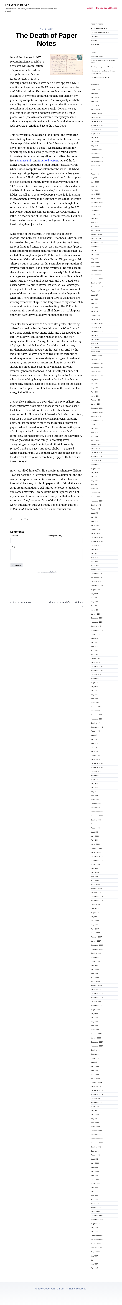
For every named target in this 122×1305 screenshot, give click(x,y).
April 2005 (95, 1026)
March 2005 (95, 1030)
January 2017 (96, 497)
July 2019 (94, 380)
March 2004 (95, 1078)
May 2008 (94, 876)
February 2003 (96, 1131)
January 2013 (96, 662)
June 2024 (95, 182)
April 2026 (95, 105)
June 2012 (94, 691)
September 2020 (97, 331)
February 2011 (96, 755)
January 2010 (96, 808)
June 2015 (94, 553)
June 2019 (94, 384)
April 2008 (95, 880)
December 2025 (97, 121)
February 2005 (96, 1034)
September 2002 (97, 1151)
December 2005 (97, 993)
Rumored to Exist (48, 160)
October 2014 (96, 582)
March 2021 (95, 311)
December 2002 (97, 1139)
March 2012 (95, 703)
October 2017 (96, 460)
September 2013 (97, 630)
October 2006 (96, 953)
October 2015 (96, 545)
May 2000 (94, 1175)
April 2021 (94, 307)
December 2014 (97, 574)
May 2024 (94, 186)
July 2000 (94, 1167)
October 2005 (96, 1002)
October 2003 (96, 1098)
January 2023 (96, 238)
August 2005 (95, 1010)
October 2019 (96, 372)
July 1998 (94, 1228)
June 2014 (94, 598)
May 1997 (94, 1264)
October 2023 (96, 206)
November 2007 (97, 901)
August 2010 (95, 779)
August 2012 (95, 683)
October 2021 (96, 283)
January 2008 (96, 893)
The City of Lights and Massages (103, 67)
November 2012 (97, 670)
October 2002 (96, 1147)
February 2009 (96, 848)
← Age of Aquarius (20, 602)
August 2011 (95, 731)
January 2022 (96, 275)
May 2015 (94, 557)
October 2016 (96, 505)
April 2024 (95, 190)
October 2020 (96, 327)
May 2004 (94, 1070)
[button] (66, 64)
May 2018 (94, 432)
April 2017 (94, 485)
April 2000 (95, 1179)
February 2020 (96, 356)
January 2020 (96, 359)
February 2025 (96, 150)
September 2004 (97, 1054)
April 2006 (95, 977)
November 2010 (97, 767)
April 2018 (94, 436)
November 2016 (97, 501)
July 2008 (94, 868)
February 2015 (96, 569)
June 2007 (95, 921)
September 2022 (97, 247)
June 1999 (94, 1191)
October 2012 (96, 674)
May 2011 (94, 743)
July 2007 (94, 917)
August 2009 (95, 828)
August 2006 (95, 961)
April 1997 (94, 1268)
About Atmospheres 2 (99, 28)
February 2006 (96, 985)
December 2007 (97, 896)
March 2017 (95, 489)
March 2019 (95, 396)
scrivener (17, 519)
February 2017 (96, 493)
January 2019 (96, 404)
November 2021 (97, 279)
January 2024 (96, 198)
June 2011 (94, 739)
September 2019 (97, 376)
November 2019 (97, 368)
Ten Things (95, 44)
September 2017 (97, 465)
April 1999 (94, 1199)
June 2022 (95, 255)
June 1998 (94, 1232)
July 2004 (94, 1062)
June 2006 (95, 969)
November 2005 (97, 997)
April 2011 (94, 747)
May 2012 (94, 695)
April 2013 (94, 650)
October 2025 (96, 129)
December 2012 (97, 666)
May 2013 (94, 646)
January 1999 (96, 1211)
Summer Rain (24, 160)
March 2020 (95, 351)
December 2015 (97, 537)
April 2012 (94, 699)
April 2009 (95, 840)
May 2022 (94, 259)
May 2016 (94, 521)
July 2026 (94, 93)
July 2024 (94, 178)
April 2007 (95, 929)
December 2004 (97, 1042)
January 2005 (96, 1038)
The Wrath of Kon (17, 4)
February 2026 (96, 113)
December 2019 (97, 364)
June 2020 (95, 339)
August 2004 (95, 1058)
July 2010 (94, 784)
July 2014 (94, 594)
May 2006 (94, 973)
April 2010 (94, 796)
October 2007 (96, 905)
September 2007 (97, 909)
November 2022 (97, 242)
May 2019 (94, 388)
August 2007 (95, 913)
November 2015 (97, 541)
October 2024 (96, 166)
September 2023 (97, 210)
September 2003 (97, 1102)
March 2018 (95, 440)
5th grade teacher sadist (100, 77)
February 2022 (96, 271)
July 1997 (94, 1256)
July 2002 (94, 1159)
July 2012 (94, 687)
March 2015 (95, 565)
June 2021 (94, 299)
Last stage (95, 36)
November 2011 (96, 719)
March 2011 (95, 751)
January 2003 (96, 1135)
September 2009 (97, 824)
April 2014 (94, 606)
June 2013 (94, 642)
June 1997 (94, 1260)
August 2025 (95, 133)
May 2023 (94, 222)
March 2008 (95, 884)
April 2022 (95, 263)
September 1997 (97, 1248)
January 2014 (96, 614)
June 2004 (95, 1066)
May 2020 (94, 343)
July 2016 (94, 513)
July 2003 (94, 1111)
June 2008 (95, 872)
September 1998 (97, 1220)
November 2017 (97, 456)
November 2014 (97, 578)
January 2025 (96, 154)
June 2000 (95, 1171)
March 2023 (95, 230)
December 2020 (97, 323)
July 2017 (94, 473)
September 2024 (97, 170)
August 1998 (95, 1224)
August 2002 (95, 1155)
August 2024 (95, 174)
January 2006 (96, 989)
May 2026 (94, 101)
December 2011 (96, 715)
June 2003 (95, 1115)
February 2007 (96, 937)
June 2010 (94, 787)
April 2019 (94, 392)
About (90, 8)
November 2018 (97, 412)
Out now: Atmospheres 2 (100, 32)
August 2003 (95, 1106)
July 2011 (94, 735)
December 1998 (97, 1215)
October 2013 (96, 626)
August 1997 (95, 1252)
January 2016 (96, 533)
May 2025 (94, 146)
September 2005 (97, 1005)
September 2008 (97, 860)
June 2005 (95, 1018)
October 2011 (96, 723)
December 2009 (97, 812)
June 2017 (94, 477)
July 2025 (94, 138)
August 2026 (95, 89)
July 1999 (94, 1187)
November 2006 (97, 949)
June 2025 (95, 141)
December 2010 (97, 763)
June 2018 (94, 428)
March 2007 (95, 933)
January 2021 (96, 319)
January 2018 (96, 448)
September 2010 (97, 775)
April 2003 (95, 1123)
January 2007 (96, 941)
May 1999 (94, 1195)
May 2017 (94, 481)
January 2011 (95, 759)
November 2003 (97, 1094)
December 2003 (97, 1090)
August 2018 (95, 424)
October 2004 (96, 1050)
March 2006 (95, 981)
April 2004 (95, 1074)
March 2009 (95, 844)
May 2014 (94, 602)
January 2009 (96, 852)
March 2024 (95, 194)
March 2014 (95, 610)
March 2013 (95, 654)
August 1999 (95, 1183)
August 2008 (95, 864)
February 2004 (96, 1082)
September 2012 (97, 678)
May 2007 (94, 925)
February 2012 (96, 707)
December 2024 (97, 158)
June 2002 (95, 1163)
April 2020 (95, 347)
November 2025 (97, 125)
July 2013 (94, 638)
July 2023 (94, 218)
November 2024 (97, 162)
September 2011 (97, 727)
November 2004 (97, 1046)
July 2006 (94, 965)
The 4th (94, 40)
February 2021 (96, 315)
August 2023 (95, 214)
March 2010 (95, 800)
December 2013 (97, 618)
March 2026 (95, 109)
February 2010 (96, 804)
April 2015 (94, 561)
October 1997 (96, 1244)
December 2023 (97, 202)
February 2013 (96, 658)
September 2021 (97, 287)
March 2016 (95, 525)
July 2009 (94, 832)
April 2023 (95, 226)
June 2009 (95, 836)
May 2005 (94, 1022)
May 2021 (94, 303)
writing (25, 519)
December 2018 (97, 408)
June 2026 (95, 97)
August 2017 (95, 469)
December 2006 (97, 945)
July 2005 (94, 1014)
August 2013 (95, 634)
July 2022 (94, 250)
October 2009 (96, 820)
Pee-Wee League (97, 56)
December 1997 (97, 1236)
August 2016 (95, 509)
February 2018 (96, 444)
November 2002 (97, 1143)
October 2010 (96, 771)
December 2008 (97, 856)
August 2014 (95, 590)
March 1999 (95, 1203)
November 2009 (97, 816)
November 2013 (97, 622)
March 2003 (95, 1127)
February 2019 (96, 400)
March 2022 (95, 267)
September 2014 (97, 586)
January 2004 (96, 1086)
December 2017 (97, 452)
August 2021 (95, 291)
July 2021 (94, 295)
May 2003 (94, 1119)
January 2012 (96, 711)
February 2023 (96, 234)
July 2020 (94, 335)
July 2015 (94, 549)
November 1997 (97, 1240)
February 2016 (96, 529)
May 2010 (94, 792)
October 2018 (96, 416)
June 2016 (94, 517)
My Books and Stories (106, 8)
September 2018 (97, 420)
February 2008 (96, 888)
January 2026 (96, 117)
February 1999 (96, 1207)
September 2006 (97, 957)
